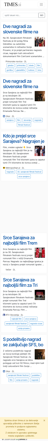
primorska (21, 65)
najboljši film (17, 319)
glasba (10, 65)
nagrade (37, 120)
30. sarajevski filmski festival (29, 172)
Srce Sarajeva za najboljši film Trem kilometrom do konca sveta (23, 246)
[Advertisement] (24, 207)
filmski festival (24, 125)
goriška (10, 70)
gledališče (20, 70)
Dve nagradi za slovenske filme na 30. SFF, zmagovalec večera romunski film (23, 89)
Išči (41, 15)
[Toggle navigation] (41, 4)
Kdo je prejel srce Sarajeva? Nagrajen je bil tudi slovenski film (23, 141)
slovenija (27, 120)
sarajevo (10, 120)
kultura (31, 70)
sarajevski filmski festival (16, 323)
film (38, 65)
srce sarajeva (24, 176)
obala (31, 65)
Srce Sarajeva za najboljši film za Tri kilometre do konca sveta (21, 288)
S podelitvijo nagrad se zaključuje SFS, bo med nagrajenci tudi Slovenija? (23, 347)
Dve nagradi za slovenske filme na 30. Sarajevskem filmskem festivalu (20, 34)
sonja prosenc (24, 328)
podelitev (36, 375)
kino (39, 70)
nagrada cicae (36, 323)
